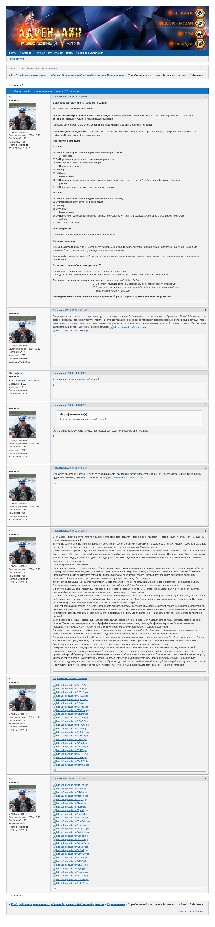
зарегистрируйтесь (50, 68)
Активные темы (17, 59)
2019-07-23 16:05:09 (76, 678)
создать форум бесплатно (192, 911)
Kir (10, 96)
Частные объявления (89, 53)
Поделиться (59, 96)
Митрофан (15, 373)
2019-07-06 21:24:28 (76, 373)
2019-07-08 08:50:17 (76, 468)
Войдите (30, 68)
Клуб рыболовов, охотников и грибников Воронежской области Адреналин (57, 75)
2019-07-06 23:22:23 (76, 405)
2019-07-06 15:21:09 (76, 310)
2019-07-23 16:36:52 (76, 778)
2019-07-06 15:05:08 (76, 96)
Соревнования (116, 75)
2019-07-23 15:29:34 (76, 530)
